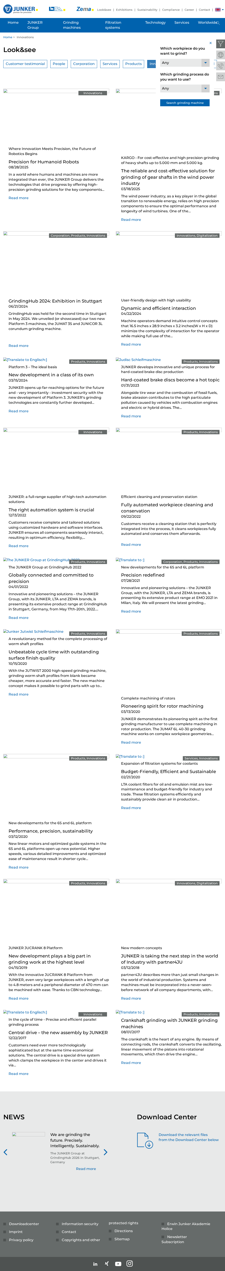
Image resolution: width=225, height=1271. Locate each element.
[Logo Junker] (21, 9)
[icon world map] (220, 54)
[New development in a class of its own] (25, 359)
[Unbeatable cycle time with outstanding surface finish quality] (33, 631)
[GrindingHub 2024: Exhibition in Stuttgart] (56, 263)
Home (7, 37)
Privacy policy (21, 1240)
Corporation (84, 64)
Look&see (104, 9)
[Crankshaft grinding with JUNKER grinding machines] (130, 1012)
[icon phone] (220, 65)
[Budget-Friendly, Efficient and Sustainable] (130, 756)
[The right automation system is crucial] (56, 460)
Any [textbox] (165, 63)
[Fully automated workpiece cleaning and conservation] (169, 460)
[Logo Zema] (85, 9)
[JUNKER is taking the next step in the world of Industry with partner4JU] (169, 911)
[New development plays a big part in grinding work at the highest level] (56, 911)
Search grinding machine (185, 103)
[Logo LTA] (57, 9)
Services (110, 64)
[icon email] (220, 76)
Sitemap (122, 1239)
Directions (123, 1231)
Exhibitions (124, 9)
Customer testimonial (25, 64)
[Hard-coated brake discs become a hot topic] (138, 359)
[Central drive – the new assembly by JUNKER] (25, 1012)
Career (189, 9)
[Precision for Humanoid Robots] (56, 116)
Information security (80, 1224)
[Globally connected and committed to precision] (41, 560)
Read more (19, 198)
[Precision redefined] (130, 560)
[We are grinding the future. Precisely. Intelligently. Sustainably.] (28, 1154)
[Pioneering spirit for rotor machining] (169, 661)
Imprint (16, 1232)
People (59, 64)
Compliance (171, 9)
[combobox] (185, 63)
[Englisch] (218, 10)
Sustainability (147, 9)
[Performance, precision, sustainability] (56, 786)
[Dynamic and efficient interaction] (169, 263)
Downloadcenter (24, 1224)
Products (133, 64)
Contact (204, 9)
